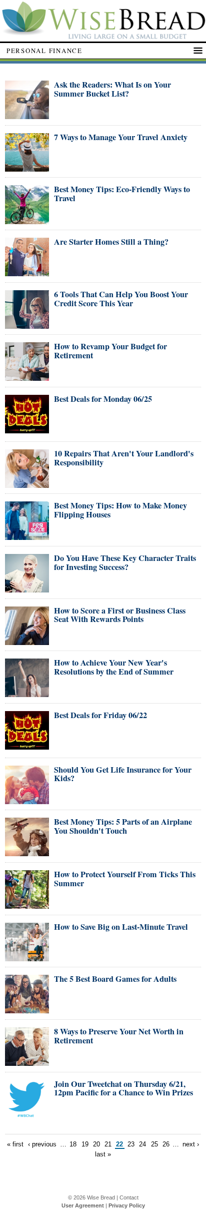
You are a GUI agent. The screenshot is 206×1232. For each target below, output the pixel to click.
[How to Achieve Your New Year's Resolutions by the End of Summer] (27, 693)
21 (108, 1144)
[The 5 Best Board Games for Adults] (27, 1009)
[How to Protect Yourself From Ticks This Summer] (27, 904)
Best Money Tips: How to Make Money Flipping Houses (120, 509)
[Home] (103, 36)
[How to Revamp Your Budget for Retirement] (27, 376)
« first (15, 1144)
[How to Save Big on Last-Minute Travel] (27, 957)
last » (103, 1154)
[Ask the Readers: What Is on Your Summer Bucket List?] (27, 115)
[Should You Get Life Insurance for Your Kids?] (27, 800)
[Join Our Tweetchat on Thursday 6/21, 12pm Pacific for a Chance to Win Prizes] (27, 1114)
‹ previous (42, 1144)
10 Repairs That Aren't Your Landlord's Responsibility (124, 457)
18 (73, 1144)
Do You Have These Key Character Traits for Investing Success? (125, 562)
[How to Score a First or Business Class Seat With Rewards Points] (27, 641)
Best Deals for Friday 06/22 (100, 715)
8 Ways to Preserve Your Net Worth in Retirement (119, 1035)
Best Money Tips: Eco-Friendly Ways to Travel (122, 193)
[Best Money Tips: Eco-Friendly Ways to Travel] (27, 220)
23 (131, 1144)
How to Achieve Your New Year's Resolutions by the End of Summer (114, 667)
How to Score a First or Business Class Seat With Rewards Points (120, 615)
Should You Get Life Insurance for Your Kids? (123, 774)
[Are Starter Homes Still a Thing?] (27, 272)
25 (154, 1144)
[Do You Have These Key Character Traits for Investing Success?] (27, 588)
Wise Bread (101, 1197)
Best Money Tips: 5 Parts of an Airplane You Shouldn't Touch (123, 826)
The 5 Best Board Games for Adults (115, 979)
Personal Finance (44, 50)
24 (142, 1144)
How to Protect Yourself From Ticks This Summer (125, 878)
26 (166, 1144)
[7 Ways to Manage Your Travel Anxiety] (27, 167)
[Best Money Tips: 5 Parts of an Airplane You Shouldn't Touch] (27, 852)
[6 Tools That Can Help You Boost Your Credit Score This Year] (27, 324)
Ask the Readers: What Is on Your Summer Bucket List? (112, 89)
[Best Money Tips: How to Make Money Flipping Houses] (27, 535)
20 (96, 1144)
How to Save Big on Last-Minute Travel (121, 927)
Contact (129, 1197)
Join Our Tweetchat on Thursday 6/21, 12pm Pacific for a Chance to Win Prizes (123, 1088)
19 (85, 1144)
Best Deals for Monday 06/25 (103, 399)
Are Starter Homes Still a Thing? (111, 242)
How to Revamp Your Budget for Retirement (110, 350)
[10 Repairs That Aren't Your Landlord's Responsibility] (27, 483)
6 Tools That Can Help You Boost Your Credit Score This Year (121, 298)
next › (190, 1144)
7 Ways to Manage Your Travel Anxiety (121, 137)
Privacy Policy (126, 1205)
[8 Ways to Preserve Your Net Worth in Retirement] (27, 1061)
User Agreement (83, 1205)
